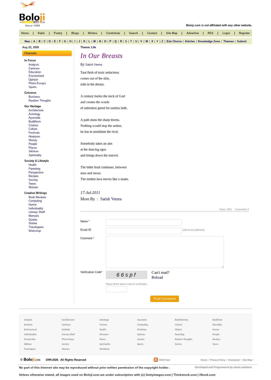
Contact (152, 33)
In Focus (30, 60)
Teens (32, 183)
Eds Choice (174, 41)
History (33, 140)
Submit (241, 41)
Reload (157, 277)
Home (204, 360)
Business (34, 96)
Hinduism (34, 136)
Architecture (36, 110)
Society (33, 179)
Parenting (34, 168)
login (226, 33)
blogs (75, 33)
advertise (193, 33)
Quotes (33, 219)
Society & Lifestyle (36, 160)
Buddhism (35, 121)
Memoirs (34, 215)
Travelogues (36, 227)
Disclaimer (234, 360)
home (25, 33)
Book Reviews (37, 197)
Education (35, 72)
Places (33, 147)
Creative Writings (35, 193)
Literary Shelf (37, 212)
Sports (33, 87)
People (33, 143)
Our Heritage (32, 106)
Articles (190, 41)
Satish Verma (93, 64)
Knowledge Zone (209, 41)
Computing (35, 200)
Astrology (34, 114)
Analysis (34, 64)
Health (32, 164)
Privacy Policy (217, 360)
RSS (210, 33)
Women (33, 187)
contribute (113, 33)
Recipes (34, 176)
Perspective (36, 172)
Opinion (33, 79)
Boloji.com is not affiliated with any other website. (219, 25)
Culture (33, 128)
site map (171, 33)
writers (92, 33)
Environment (36, 75)
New (27, 41)
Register (244, 33)
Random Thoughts (40, 100)
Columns (30, 92)
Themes (228, 41)
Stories (33, 223)
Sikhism (34, 151)
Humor (33, 204)
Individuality (36, 208)
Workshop (35, 230)
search (133, 33)
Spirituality (35, 155)
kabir (41, 33)
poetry (58, 33)
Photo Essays (37, 83)
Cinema (33, 125)
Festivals (34, 132)
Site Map (247, 360)
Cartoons (34, 68)
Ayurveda (34, 117)
